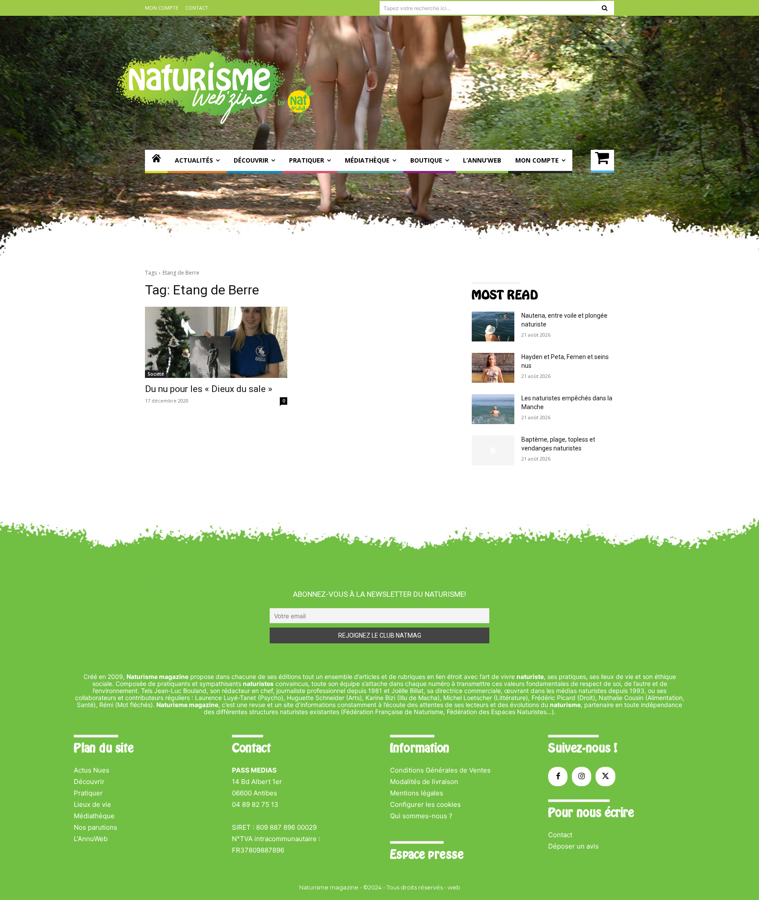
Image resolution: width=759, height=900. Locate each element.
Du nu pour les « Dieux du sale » (208, 389)
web (454, 887)
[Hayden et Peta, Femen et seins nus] (493, 368)
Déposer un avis (573, 846)
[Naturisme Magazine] (215, 87)
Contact (560, 835)
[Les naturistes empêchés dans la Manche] (493, 409)
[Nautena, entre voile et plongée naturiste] (493, 326)
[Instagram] (581, 776)
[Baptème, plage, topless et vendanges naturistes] (493, 450)
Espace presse (426, 854)
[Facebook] (557, 776)
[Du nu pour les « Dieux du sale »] (216, 342)
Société (156, 374)
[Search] (604, 8)
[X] (605, 776)
